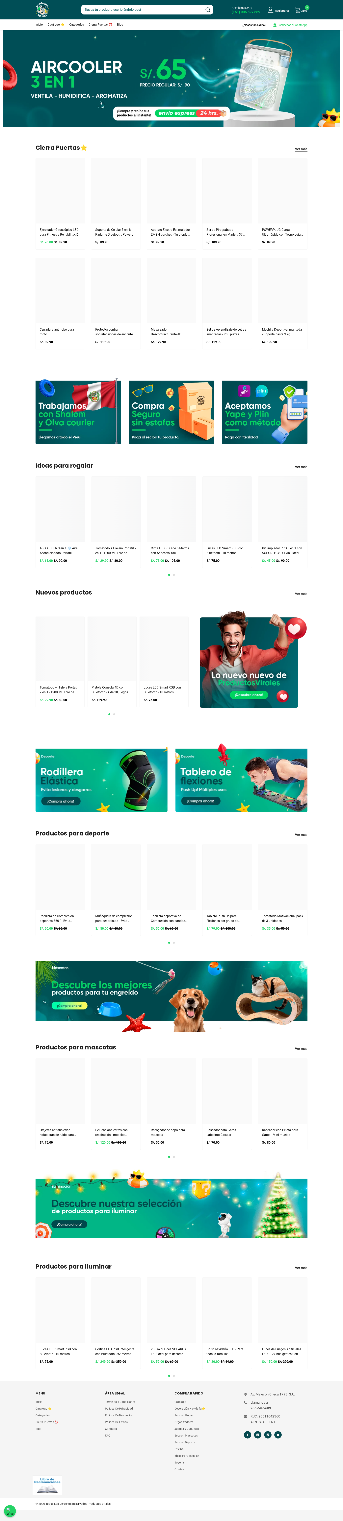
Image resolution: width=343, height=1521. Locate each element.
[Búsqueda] (147, 9)
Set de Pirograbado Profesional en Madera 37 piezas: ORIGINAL (224, 232)
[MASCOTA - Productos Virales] (171, 996)
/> (37, 441)
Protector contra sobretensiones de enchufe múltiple (114, 332)
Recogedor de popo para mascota (168, 1132)
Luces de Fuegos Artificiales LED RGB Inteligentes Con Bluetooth (281, 1351)
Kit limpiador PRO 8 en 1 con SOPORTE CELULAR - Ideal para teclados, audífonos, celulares (282, 550)
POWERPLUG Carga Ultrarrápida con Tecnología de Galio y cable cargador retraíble (281, 232)
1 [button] (169, 575)
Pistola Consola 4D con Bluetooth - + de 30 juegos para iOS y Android (110, 690)
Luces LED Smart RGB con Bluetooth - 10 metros (225, 550)
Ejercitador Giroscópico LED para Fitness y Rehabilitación (60, 232)
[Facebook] (247, 1435)
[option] (60, 523)
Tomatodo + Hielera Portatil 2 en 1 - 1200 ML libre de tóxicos (115, 550)
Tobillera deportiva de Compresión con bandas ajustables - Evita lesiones (169, 918)
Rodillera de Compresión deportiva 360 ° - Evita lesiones (57, 918)
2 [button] (174, 575)
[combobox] (142, 9)
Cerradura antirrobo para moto (57, 332)
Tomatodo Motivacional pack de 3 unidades (282, 918)
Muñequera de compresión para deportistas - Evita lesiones (114, 918)
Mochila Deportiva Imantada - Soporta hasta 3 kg (282, 332)
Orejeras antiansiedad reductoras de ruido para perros (57, 1132)
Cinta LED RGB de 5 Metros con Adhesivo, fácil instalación (170, 550)
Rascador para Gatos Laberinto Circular (221, 1132)
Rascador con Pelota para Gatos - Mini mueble (280, 1132)
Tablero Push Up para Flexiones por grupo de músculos (222, 918)
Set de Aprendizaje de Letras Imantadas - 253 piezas (226, 332)
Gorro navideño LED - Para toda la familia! (224, 1351)
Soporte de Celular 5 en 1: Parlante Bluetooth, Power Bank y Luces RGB (113, 232)
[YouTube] (278, 1435)
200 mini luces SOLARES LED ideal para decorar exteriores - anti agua (168, 1351)
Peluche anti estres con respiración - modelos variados (111, 1132)
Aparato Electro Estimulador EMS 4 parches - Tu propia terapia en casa (170, 232)
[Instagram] (257, 1435)
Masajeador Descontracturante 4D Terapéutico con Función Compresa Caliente (168, 332)
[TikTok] (268, 1435)
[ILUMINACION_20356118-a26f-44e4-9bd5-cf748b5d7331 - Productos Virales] (171, 1203)
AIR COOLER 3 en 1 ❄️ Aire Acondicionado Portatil (58, 550)
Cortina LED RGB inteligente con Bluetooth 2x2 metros (114, 1351)
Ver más (301, 149)
